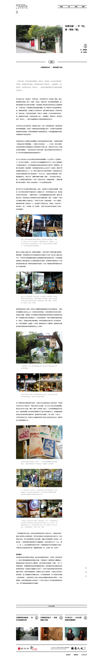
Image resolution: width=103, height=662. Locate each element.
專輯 (61, 7)
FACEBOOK (84, 654)
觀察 (83, 7)
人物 (68, 7)
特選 (76, 7)
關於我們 (68, 654)
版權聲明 (76, 654)
